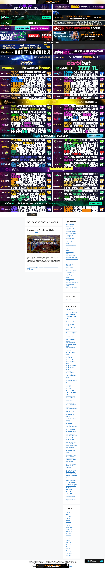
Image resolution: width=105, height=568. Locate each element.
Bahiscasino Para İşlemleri (71, 255)
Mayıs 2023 (68, 555)
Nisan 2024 (68, 535)
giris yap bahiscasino (71, 475)
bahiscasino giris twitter (71, 362)
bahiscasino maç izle (70, 397)
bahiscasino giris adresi (70, 358)
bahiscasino (68, 310)
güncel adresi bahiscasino (69, 478)
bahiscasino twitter (71, 445)
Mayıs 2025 (68, 516)
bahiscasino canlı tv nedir (69, 336)
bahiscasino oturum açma (70, 409)
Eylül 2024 (68, 525)
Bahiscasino (31, 265)
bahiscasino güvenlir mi (71, 381)
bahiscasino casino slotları (70, 347)
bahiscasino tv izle (71, 444)
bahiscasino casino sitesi (71, 345)
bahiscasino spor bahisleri (70, 434)
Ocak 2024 (68, 540)
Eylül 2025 (68, 512)
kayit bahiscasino (70, 482)
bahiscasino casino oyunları (71, 340)
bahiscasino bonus (70, 321)
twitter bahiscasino (71, 486)
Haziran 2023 (69, 553)
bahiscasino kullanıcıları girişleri (70, 396)
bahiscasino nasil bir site (71, 404)
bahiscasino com (69, 349)
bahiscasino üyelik (71, 459)
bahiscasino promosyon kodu (71, 426)
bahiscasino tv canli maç (70, 440)
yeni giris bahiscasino (69, 492)
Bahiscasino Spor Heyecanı (72, 259)
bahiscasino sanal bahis (70, 428)
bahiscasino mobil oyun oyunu (70, 403)
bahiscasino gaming (68, 350)
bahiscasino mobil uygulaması (70, 495)
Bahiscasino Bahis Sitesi (71, 317)
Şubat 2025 (68, 518)
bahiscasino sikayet (70, 429)
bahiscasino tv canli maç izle (71, 442)
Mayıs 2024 (68, 533)
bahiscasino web (68, 448)
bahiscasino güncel (70, 372)
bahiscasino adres (74, 310)
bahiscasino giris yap (71, 365)
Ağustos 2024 (69, 527)
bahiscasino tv (70, 437)
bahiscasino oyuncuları (70, 411)
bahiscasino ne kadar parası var (70, 496)
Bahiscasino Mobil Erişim (71, 270)
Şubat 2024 (68, 538)
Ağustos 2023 (69, 550)
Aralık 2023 (68, 542)
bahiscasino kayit (71, 390)
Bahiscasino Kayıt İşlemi (71, 245)
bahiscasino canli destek (70, 325)
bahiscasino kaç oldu (71, 393)
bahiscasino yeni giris (70, 456)
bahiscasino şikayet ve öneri (44, 267)
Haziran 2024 (69, 531)
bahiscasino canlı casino (71, 332)
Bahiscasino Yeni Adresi (71, 455)
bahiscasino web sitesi (70, 451)
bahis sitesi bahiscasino (71, 464)
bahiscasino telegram (71, 435)
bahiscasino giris (70, 353)
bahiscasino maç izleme (71, 399)
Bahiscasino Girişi (70, 368)
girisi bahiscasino (71, 474)
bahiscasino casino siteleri (70, 342)
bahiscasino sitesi (71, 431)
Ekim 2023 (68, 546)
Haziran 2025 (69, 514)
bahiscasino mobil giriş (70, 401)
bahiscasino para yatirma (70, 415)
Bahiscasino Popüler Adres (71, 257)
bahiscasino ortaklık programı (71, 408)
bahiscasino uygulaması (70, 447)
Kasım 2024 (68, 522)
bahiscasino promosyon (69, 424)
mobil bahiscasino (71, 484)
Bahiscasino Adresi (70, 224)
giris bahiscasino (70, 472)
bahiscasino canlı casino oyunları (70, 334)
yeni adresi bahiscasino (69, 488)
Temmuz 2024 (69, 529)
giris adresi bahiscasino (71, 470)
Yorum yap (31, 269)
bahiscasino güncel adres (71, 374)
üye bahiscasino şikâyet (69, 500)
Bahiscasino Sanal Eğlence (71, 233)
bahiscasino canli (69, 322)
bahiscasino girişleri (68, 371)
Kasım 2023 (68, 544)
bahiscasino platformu (69, 421)
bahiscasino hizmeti (68, 385)
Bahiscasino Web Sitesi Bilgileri (41, 230)
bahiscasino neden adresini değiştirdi (71, 407)
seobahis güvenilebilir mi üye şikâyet (71, 499)
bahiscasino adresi (71, 312)
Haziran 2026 (69, 510)
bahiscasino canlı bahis (71, 331)
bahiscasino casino (69, 337)
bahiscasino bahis (70, 314)
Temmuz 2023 (69, 551)
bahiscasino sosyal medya (70, 432)
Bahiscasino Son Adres (71, 231)
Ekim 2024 (68, 523)
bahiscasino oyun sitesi (70, 412)
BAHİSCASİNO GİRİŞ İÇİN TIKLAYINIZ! (52, 42)
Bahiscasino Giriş (69, 226)
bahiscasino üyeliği (69, 461)
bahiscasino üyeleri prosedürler (70, 458)
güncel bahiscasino (71, 480)
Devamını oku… (55, 263)
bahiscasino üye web (68, 462)
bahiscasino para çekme (71, 419)
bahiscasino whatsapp (71, 453)
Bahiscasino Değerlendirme (72, 282)
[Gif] (52, 102)
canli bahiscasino (70, 465)
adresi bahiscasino (70, 309)
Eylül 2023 (68, 548)
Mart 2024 (68, 537)
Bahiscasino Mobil (70, 400)
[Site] (26, 73)
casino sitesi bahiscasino (69, 468)
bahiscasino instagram (69, 387)
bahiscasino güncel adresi (71, 376)
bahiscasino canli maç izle (33, 267)
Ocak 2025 (68, 520)
